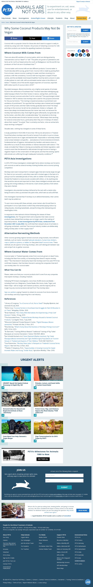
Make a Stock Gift (62, 552)
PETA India (78, 552)
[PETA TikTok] (80, 55)
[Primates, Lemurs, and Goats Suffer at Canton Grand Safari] (48, 377)
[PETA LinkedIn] (76, 55)
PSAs (40, 543)
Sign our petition (10, 292)
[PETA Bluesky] (84, 55)
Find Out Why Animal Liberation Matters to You (9, 544)
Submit (85, 30)
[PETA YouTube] (68, 55)
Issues (7, 22)
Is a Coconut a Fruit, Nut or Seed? (31, 303)
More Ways (60, 568)
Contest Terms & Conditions (47, 579)
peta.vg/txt (73, 35)
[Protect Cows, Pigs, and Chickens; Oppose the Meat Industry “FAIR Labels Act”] (48, 404)
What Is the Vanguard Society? (63, 558)
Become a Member (62, 540)
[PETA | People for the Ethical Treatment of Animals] (7, 9)
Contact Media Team (45, 549)
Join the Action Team (27, 543)
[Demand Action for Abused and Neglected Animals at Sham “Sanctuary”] (16, 404)
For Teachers (25, 549)
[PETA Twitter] (83, 51)
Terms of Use (17, 582)
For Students (25, 546)
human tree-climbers (49, 240)
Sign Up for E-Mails (8, 558)
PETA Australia (79, 555)
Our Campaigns (25, 540)
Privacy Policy (7, 582)
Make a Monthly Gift (63, 543)
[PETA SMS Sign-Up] (72, 55)
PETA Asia (78, 558)
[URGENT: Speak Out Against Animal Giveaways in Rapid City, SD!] (16, 377)
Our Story (6, 537)
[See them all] (32, 456)
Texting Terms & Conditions (74, 579)
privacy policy (59, 496)
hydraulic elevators (34, 240)
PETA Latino (78, 564)
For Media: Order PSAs (45, 546)
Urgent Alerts (25, 537)
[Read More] (46, 510)
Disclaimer (61, 579)
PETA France (78, 540)
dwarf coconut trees (46, 242)
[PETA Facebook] (79, 51)
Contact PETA (7, 564)
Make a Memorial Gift (63, 546)
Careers (5, 540)
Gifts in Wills (60, 555)
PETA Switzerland (80, 549)
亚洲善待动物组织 (80, 561)
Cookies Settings (42, 582)
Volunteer (6, 552)
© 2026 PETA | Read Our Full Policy (13, 579)
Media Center (43, 537)
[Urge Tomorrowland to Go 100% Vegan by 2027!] (48, 430)
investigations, (10, 217)
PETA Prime (6, 555)
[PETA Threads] (88, 55)
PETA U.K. (78, 537)
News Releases (43, 540)
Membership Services (63, 562)
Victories (5, 549)
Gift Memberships (62, 565)
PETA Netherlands (80, 546)
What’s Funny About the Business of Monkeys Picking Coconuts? (37, 327)
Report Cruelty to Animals (83, 1)
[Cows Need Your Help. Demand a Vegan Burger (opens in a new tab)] (16, 430)
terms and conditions (56, 494)
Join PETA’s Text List (9, 561)
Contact (35, 579)
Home (3, 22)
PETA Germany (79, 543)
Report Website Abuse (29, 582)
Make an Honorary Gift (63, 549)
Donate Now (61, 537)
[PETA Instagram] (87, 51)
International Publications (7, 567)
